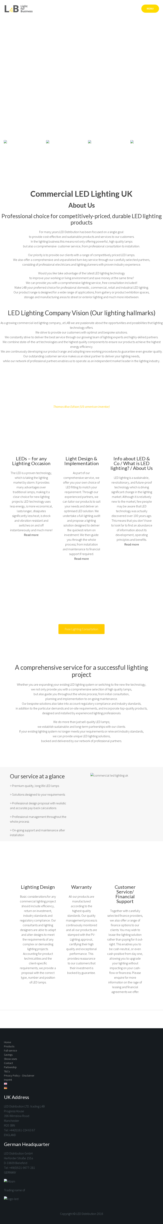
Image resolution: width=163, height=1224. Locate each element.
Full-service (10, 1050)
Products (9, 1046)
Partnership (10, 1067)
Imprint (8, 1079)
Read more (31, 535)
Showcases (10, 1059)
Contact (8, 1063)
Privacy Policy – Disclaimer (19, 1075)
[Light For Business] (19, 8)
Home (7, 1042)
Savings (8, 1054)
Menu (150, 8)
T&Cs (7, 1071)
